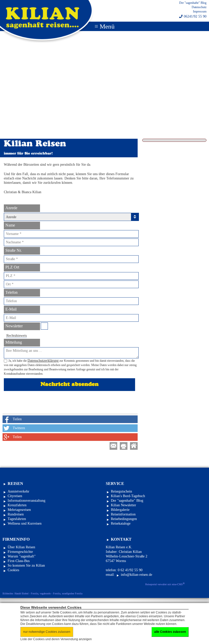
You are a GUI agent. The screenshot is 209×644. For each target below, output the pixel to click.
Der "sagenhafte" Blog (192, 3)
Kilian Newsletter (123, 505)
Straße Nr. (13, 250)
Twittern (19, 428)
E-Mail (11, 309)
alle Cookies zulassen (170, 632)
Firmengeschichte (20, 552)
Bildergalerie (120, 510)
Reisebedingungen (124, 519)
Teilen (17, 419)
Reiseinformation (123, 514)
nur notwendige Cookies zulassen (46, 632)
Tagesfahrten (17, 519)
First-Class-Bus (19, 561)
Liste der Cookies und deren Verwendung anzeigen (56, 639)
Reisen (15, 483)
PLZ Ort (12, 267)
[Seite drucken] (123, 446)
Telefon (11, 292)
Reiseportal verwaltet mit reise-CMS (165, 584)
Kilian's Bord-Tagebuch (128, 496)
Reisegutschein (121, 491)
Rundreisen (16, 514)
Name (10, 225)
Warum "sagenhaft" (22, 556)
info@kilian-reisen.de (136, 575)
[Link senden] (113, 446)
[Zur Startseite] (134, 446)
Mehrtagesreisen (19, 510)
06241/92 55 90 (195, 16)
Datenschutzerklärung (43, 360)
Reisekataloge (120, 523)
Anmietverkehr (18, 491)
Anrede (11, 208)
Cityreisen (15, 496)
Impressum (199, 11)
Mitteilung (13, 342)
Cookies (13, 570)
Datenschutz (199, 7)
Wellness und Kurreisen (25, 523)
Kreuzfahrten (17, 505)
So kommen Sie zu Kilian (26, 565)
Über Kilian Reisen (21, 547)
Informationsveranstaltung (26, 500)
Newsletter (14, 326)
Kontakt (121, 539)
